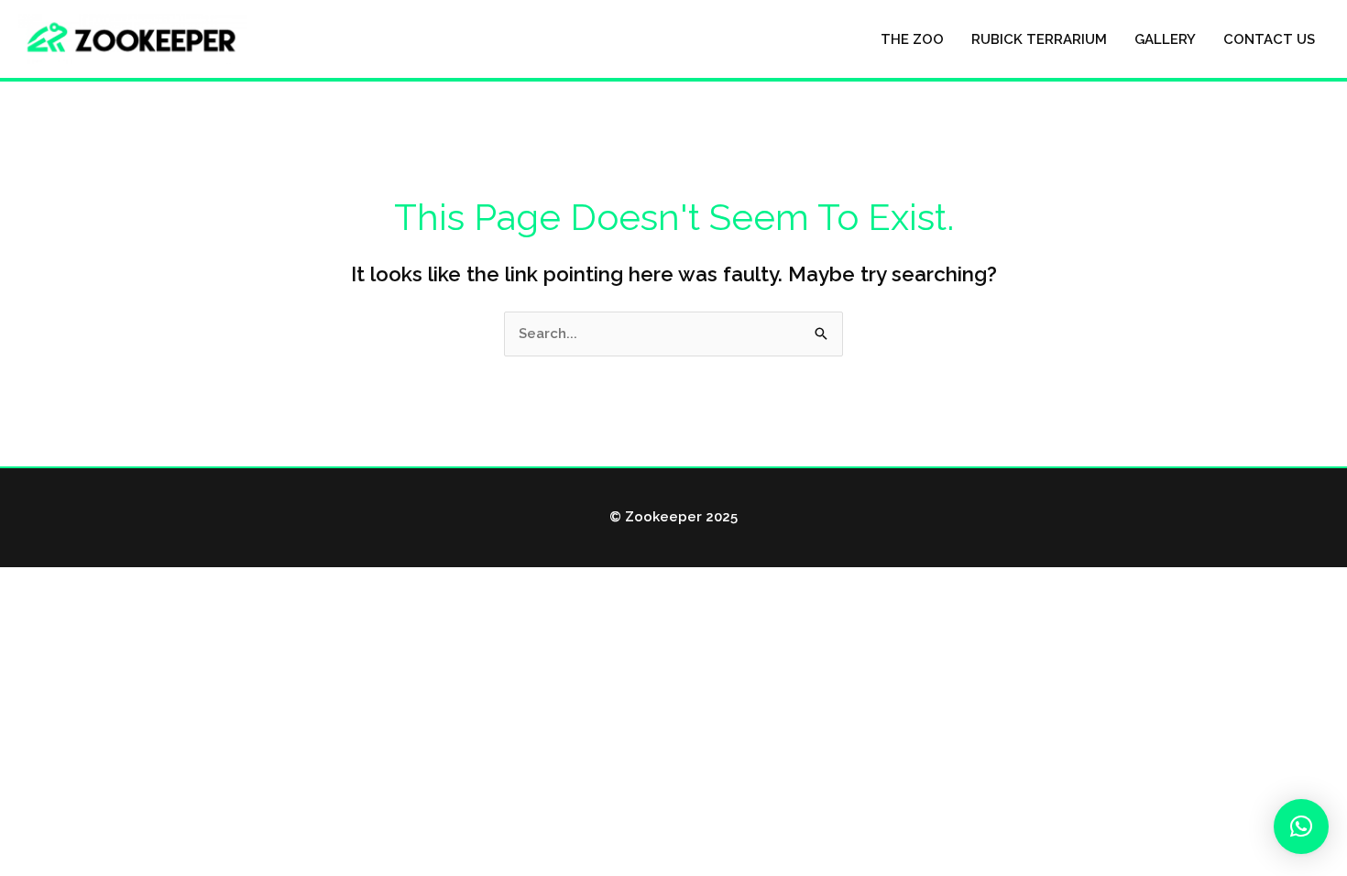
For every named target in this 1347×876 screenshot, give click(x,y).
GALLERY (1165, 39)
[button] (1301, 826)
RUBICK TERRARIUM (1039, 39)
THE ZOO (912, 39)
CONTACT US (1269, 39)
